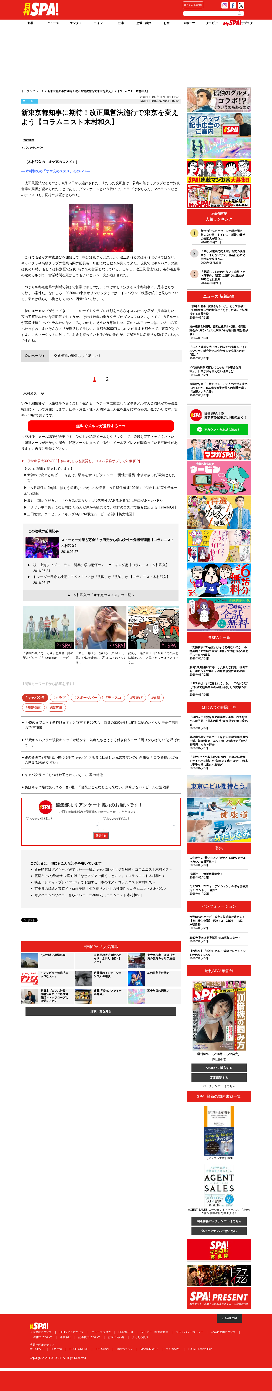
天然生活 (57, 1349)
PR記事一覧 (126, 1332)
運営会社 (66, 1337)
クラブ (60, 697)
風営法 (57, 707)
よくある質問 (140, 1337)
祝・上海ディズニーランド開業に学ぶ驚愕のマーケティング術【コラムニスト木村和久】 (103, 568)
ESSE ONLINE (79, 1349)
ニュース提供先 (102, 1332)
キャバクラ (36, 697)
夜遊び (137, 697)
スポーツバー (86, 697)
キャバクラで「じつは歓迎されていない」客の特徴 (64, 775)
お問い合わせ (116, 1337)
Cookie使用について (224, 1332)
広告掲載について (41, 1332)
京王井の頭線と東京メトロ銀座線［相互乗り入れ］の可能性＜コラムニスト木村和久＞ (100, 888)
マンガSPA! (173, 1349)
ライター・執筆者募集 (155, 1332)
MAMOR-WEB (149, 1349)
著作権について (43, 1337)
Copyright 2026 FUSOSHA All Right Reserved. (58, 1358)
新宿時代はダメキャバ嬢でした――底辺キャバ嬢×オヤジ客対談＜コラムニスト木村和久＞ (103, 869)
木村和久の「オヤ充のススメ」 (52, 162)
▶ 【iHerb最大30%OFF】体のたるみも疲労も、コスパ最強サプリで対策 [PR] (80, 461)
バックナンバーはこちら (219, 1086)
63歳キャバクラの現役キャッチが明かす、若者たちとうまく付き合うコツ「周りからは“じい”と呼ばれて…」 (102, 742)
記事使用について (89, 1337)
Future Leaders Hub (200, 1349)
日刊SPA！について (72, 1332)
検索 (240, 13)
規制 (156, 697)
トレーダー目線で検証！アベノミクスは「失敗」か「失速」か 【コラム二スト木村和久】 (103, 580)
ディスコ (114, 697)
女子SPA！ (37, 1349)
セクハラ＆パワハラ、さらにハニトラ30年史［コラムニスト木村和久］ (89, 895)
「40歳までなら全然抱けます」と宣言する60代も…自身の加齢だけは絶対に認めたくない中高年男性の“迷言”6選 (101, 725)
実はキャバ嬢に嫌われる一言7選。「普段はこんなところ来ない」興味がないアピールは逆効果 (97, 787)
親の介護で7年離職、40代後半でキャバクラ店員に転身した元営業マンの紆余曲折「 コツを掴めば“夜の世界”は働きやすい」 (101, 760)
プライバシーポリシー (190, 1332)
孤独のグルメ (125, 1349)
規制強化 (34, 707)
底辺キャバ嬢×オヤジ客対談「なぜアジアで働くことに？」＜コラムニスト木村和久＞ (100, 876)
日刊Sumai (103, 1349)
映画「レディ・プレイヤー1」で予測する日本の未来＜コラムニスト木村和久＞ (94, 882)
